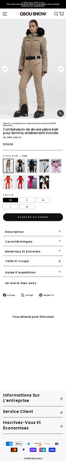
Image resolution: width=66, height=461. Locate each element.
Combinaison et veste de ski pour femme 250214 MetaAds (29, 124)
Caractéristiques (19, 242)
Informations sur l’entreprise (21, 398)
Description (14, 232)
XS (10, 200)
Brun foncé (32, 166)
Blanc (44, 182)
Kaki (8, 166)
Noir (20, 166)
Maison (6, 123)
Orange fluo (8, 182)
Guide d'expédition (20, 272)
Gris (44, 166)
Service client (18, 411)
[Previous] (5, 69)
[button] (17, 261)
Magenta (32, 182)
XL (27, 206)
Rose (56, 166)
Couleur (15, 156)
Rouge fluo (20, 182)
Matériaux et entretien (22, 251)
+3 (6, 367)
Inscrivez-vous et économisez (22, 425)
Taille (8, 195)
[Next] (61, 69)
